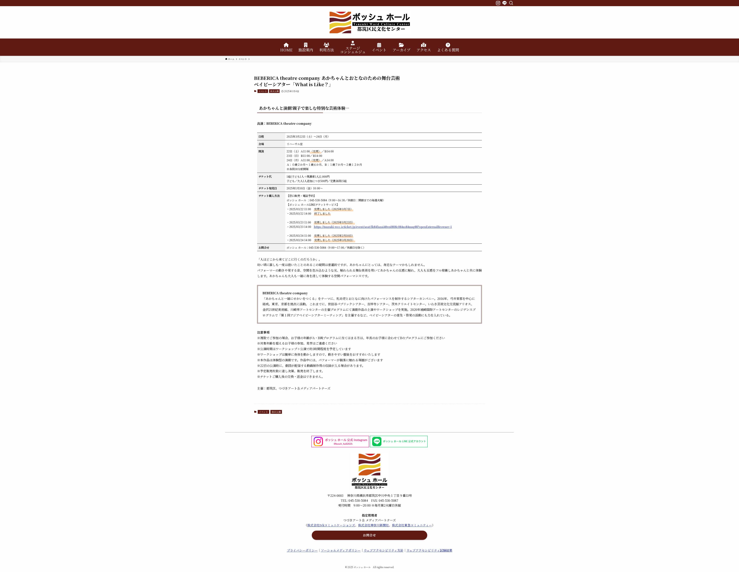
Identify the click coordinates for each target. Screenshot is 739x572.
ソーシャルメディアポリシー (341, 550)
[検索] (511, 2)
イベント (262, 91)
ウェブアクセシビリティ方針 (383, 550)
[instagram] (498, 2)
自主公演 (274, 91)
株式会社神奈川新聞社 (373, 525)
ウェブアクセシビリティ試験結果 (429, 550)
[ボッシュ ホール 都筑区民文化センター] (369, 22)
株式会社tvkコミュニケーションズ (331, 525)
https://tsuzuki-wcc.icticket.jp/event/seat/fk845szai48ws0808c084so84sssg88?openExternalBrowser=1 (383, 227)
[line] (504, 2)
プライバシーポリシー (302, 550)
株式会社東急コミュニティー (412, 525)
